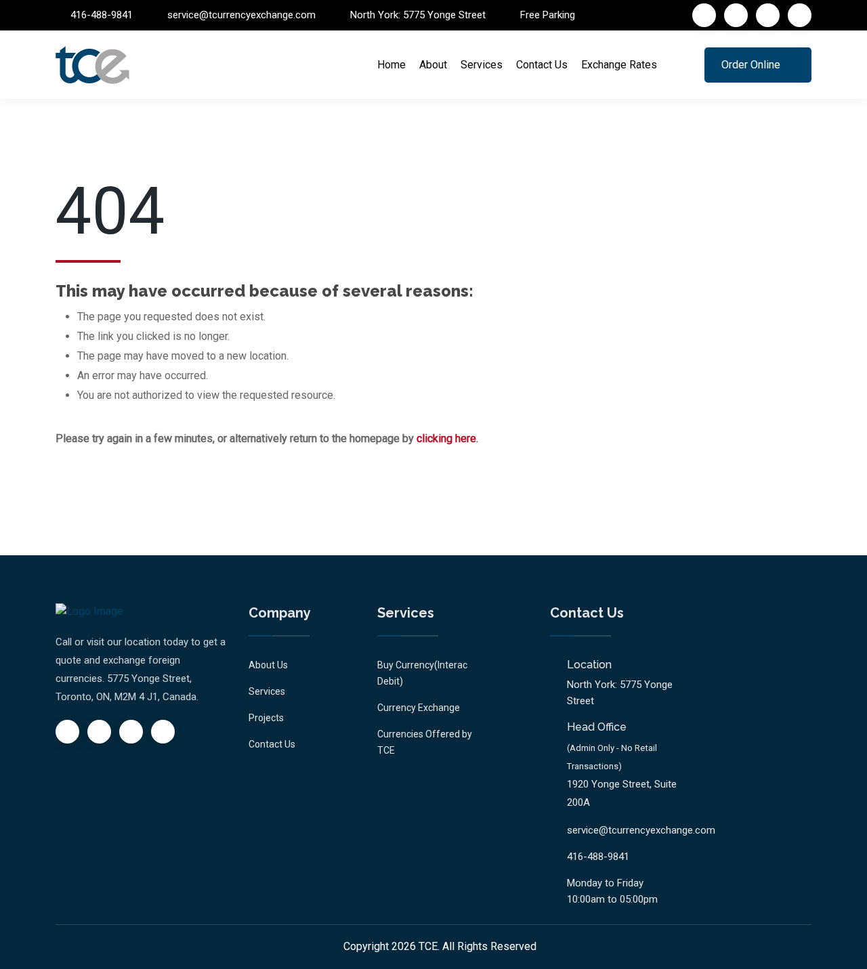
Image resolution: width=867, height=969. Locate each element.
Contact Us (542, 64)
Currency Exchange (418, 707)
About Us (268, 665)
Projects (266, 717)
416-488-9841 (101, 15)
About (433, 64)
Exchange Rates (619, 64)
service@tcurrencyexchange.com (241, 15)
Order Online (750, 64)
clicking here (446, 438)
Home (391, 64)
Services (482, 64)
